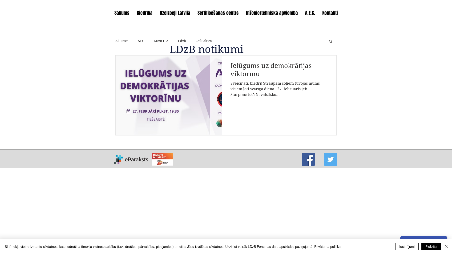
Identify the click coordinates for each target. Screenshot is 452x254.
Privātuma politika (327, 246)
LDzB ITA (161, 41)
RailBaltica (203, 41)
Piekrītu (431, 246)
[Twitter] (330, 159)
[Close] (446, 246)
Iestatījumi (407, 246)
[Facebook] (308, 159)
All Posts (121, 41)
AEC (141, 41)
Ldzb (182, 41)
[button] (330, 41)
